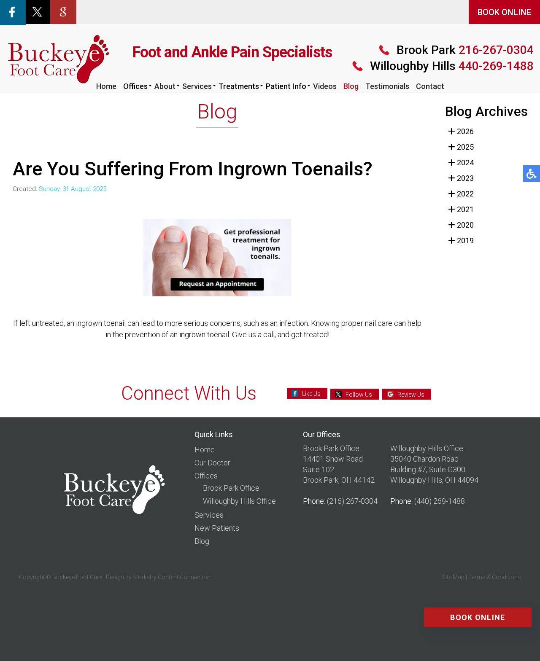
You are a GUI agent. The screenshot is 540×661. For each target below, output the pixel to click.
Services (197, 86)
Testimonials (387, 86)
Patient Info (286, 86)
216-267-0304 (465, 50)
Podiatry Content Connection (172, 577)
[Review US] (63, 11)
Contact (430, 86)
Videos (325, 86)
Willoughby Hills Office (239, 501)
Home (106, 86)
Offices (135, 86)
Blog (351, 86)
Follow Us (359, 394)
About (165, 86)
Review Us (410, 394)
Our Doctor (212, 462)
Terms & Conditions (494, 577)
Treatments (239, 86)
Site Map (453, 577)
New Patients (216, 528)
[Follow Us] (37, 11)
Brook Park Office (231, 488)
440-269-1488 (452, 66)
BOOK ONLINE (504, 12)
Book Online (477, 617)
